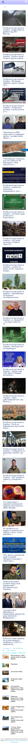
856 (17, 648)
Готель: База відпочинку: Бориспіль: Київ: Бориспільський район (17, 730)
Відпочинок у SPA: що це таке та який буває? (18, 657)
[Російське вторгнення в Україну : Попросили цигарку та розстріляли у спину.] (14, 96)
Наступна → (13, 650)
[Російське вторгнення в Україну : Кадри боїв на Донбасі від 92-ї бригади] (14, 18)
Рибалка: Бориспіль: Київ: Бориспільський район (17, 699)
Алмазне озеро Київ (16, 679)
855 (14, 648)
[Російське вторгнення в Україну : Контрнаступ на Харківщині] (14, 335)
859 (3, 650)
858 (22, 648)
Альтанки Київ (16, 671)
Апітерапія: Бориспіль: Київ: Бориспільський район (17, 688)
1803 (8, 650)
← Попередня (6, 648)
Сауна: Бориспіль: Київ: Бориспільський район (18, 709)
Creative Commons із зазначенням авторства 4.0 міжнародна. (16, 741)
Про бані (14, 664)
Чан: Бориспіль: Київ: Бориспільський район (17, 719)
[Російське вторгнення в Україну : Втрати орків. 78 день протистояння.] (14, 44)
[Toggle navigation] (26, 2)
